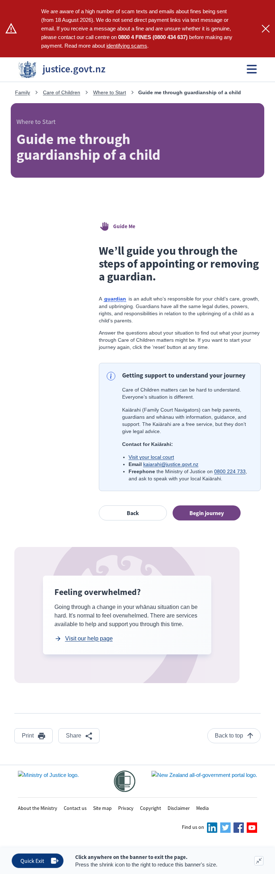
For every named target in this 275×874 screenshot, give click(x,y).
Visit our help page (89, 638)
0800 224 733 (230, 471)
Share (73, 736)
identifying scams (126, 46)
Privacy (126, 808)
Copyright (150, 808)
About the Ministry (37, 808)
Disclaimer (179, 808)
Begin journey (206, 513)
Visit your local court (151, 457)
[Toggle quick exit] (259, 860)
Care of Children (61, 92)
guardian (115, 299)
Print (28, 736)
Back (133, 513)
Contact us (75, 808)
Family (22, 92)
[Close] (266, 29)
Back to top (229, 736)
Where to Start (109, 92)
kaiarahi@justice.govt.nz (170, 464)
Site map (102, 808)
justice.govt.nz (67, 68)
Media (202, 808)
